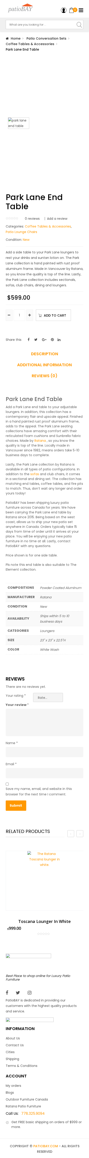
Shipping (12, 1059)
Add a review (57, 218)
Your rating (16, 695)
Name (12, 743)
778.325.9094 (25, 1113)
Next (81, 148)
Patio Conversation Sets (46, 38)
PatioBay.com (45, 1146)
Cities (10, 1052)
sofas (34, 474)
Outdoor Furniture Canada (27, 1099)
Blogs (10, 1092)
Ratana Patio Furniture (23, 1106)
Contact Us (15, 1045)
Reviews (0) (45, 376)
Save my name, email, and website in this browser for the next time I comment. (39, 791)
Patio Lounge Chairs (21, 232)
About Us (13, 1038)
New (26, 239)
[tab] (45, 355)
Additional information (44, 365)
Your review (17, 704)
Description (44, 354)
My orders (13, 1085)
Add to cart (55, 315)
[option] (44, 893)
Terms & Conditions (21, 1065)
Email (11, 764)
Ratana (40, 440)
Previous (8, 148)
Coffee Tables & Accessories (30, 44)
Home (16, 38)
